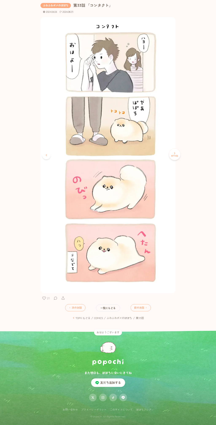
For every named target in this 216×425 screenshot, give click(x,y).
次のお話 (77, 307)
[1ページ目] (111, 290)
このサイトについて (121, 409)
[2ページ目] (108, 290)
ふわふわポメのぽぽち (55, 5)
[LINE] (123, 397)
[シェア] (63, 298)
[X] (93, 397)
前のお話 (139, 307)
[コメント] (55, 298)
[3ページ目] (105, 290)
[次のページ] (46, 155)
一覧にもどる (108, 308)
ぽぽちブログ (143, 409)
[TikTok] (113, 397)
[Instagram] (103, 397)
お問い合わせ (70, 409)
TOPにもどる (83, 318)
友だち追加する (110, 383)
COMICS (98, 318)
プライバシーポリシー (94, 409)
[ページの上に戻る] (108, 345)
